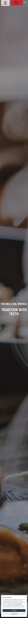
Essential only (14, 613)
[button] (25, 2)
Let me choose (18, 603)
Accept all (14, 610)
